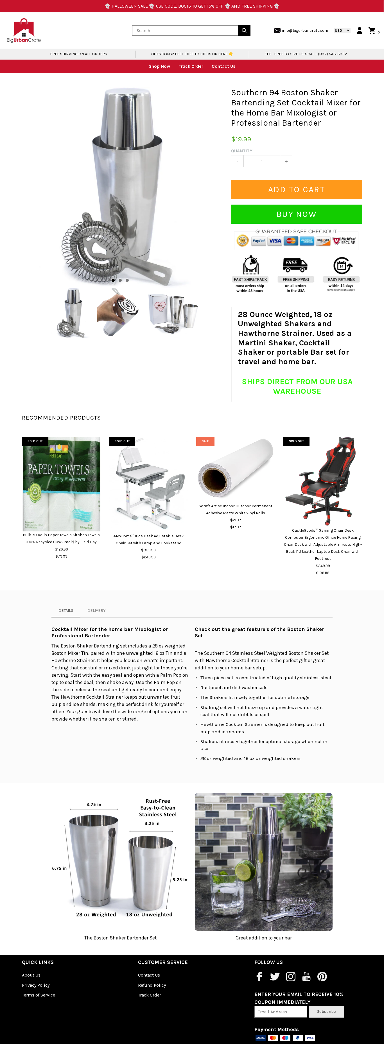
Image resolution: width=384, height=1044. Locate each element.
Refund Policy (152, 985)
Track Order (191, 66)
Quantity (241, 150)
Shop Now (159, 66)
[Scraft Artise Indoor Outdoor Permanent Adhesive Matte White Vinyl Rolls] (235, 469)
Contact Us (224, 66)
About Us (31, 975)
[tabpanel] (122, 187)
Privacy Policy (35, 985)
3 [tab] (127, 280)
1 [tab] (113, 280)
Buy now (296, 214)
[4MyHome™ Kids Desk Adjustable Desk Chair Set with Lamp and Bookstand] (148, 485)
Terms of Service (38, 995)
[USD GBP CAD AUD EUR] (339, 30)
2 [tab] (120, 280)
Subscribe (326, 1011)
